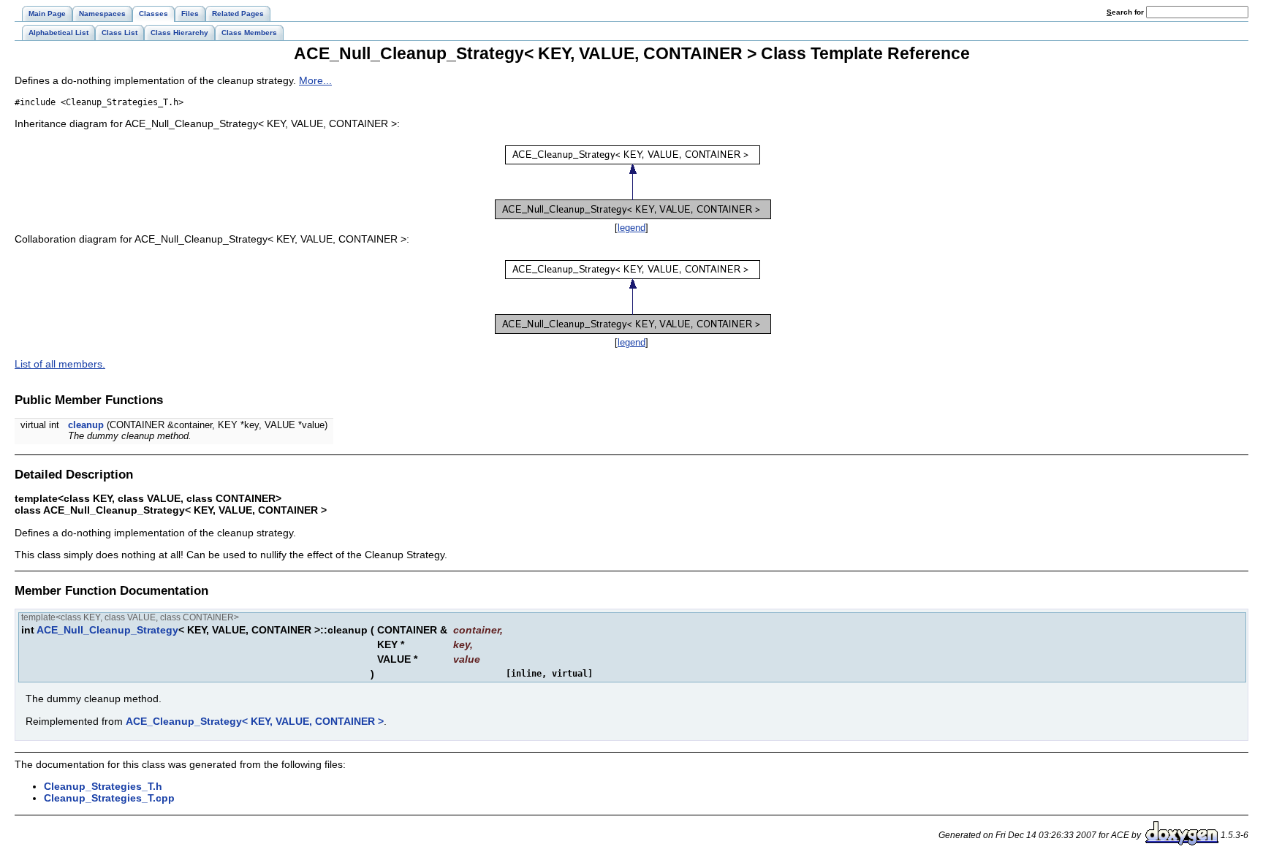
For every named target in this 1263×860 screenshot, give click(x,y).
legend (631, 227)
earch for (1126, 12)
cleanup (86, 424)
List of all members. (60, 364)
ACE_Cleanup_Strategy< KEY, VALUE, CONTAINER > (255, 721)
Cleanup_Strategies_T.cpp (109, 798)
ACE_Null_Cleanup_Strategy (107, 630)
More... (315, 80)
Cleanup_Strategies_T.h (103, 786)
